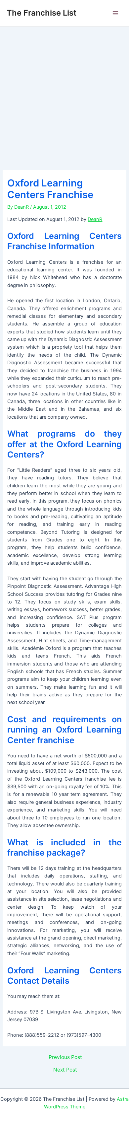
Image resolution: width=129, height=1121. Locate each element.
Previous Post (65, 1057)
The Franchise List (41, 13)
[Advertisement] (64, 94)
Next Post (65, 1070)
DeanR (95, 219)
